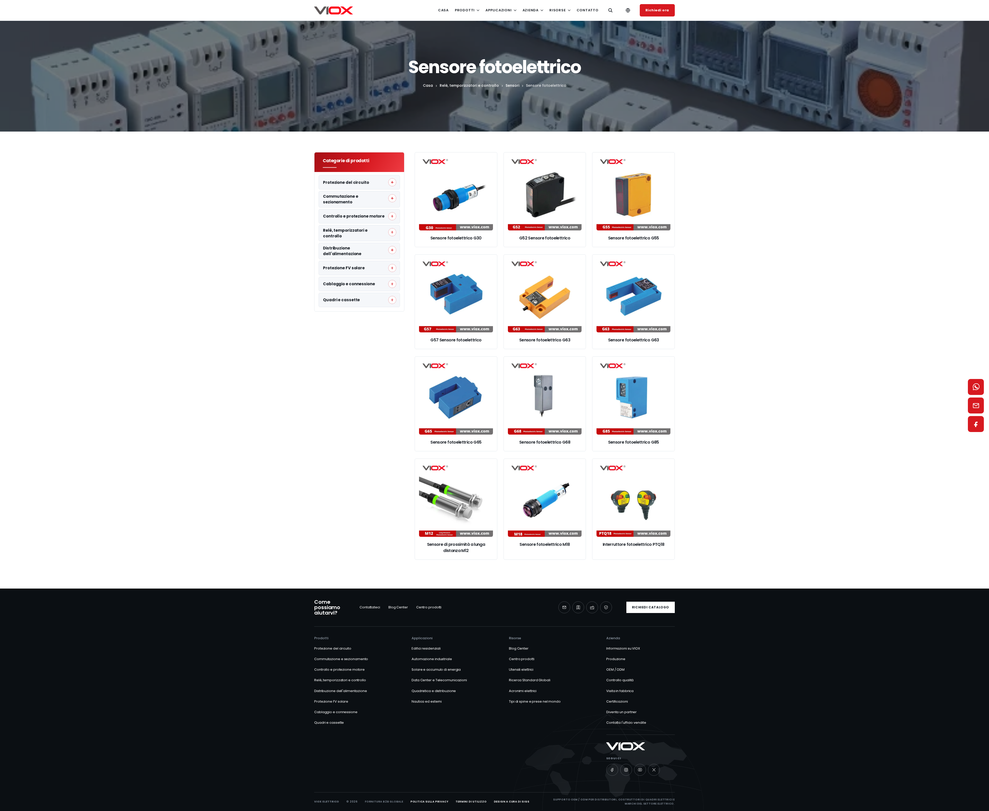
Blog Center (398, 607)
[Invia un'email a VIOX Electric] (564, 607)
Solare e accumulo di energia (436, 669)
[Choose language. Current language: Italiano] (628, 10)
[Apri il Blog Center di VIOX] (578, 607)
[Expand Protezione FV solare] (392, 268)
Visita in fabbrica (620, 690)
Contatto (588, 10)
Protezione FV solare (331, 701)
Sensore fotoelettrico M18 (544, 544)
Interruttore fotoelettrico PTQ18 (633, 544)
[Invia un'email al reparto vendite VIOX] (976, 405)
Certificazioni (617, 701)
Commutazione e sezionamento (341, 659)
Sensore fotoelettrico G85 (633, 442)
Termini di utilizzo (471, 802)
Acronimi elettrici (522, 690)
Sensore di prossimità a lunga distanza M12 (456, 547)
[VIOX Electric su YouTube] (640, 770)
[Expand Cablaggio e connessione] (392, 284)
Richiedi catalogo (650, 607)
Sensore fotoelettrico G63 (544, 340)
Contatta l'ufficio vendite (626, 722)
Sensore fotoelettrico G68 (544, 442)
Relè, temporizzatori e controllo (469, 85)
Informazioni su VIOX (623, 648)
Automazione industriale (432, 659)
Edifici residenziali (426, 648)
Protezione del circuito (332, 648)
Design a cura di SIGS (512, 802)
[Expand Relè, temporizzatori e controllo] (392, 232)
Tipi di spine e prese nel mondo (535, 701)
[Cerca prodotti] (610, 10)
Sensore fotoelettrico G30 (456, 238)
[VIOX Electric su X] (654, 770)
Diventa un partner (621, 712)
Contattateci (370, 607)
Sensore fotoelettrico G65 (455, 442)
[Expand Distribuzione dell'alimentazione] (392, 250)
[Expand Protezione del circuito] (392, 182)
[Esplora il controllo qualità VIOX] (606, 607)
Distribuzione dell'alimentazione (340, 690)
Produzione (615, 659)
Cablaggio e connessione (335, 712)
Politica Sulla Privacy (430, 802)
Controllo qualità (620, 680)
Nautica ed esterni (427, 701)
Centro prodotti (429, 607)
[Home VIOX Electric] (333, 10)
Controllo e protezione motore (339, 669)
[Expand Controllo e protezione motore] (392, 216)
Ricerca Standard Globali (529, 680)
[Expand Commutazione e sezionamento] (392, 198)
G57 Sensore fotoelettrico (455, 340)
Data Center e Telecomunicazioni (439, 680)
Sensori (512, 85)
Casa (443, 10)
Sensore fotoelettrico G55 (633, 238)
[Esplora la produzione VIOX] (592, 607)
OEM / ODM (615, 669)
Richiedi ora (657, 10)
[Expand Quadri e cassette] (392, 300)
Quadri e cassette (329, 722)
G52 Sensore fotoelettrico (544, 238)
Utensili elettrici (521, 669)
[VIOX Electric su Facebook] (612, 770)
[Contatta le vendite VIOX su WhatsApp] (976, 387)
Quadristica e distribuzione (434, 690)
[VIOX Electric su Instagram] (626, 770)
